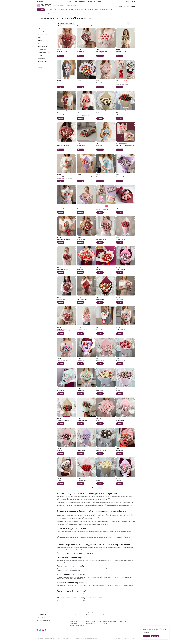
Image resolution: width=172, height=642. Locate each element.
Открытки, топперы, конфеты (77, 625)
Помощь (122, 612)
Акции (39, 25)
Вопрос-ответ (123, 621)
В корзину (60, 55)
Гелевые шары (73, 623)
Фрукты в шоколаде (42, 46)
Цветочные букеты (42, 31)
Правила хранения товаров (109, 621)
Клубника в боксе (90, 623)
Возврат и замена (107, 619)
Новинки (40, 40)
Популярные (40, 37)
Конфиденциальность (125, 638)
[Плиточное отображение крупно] (125, 23)
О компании (105, 614)
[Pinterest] (43, 630)
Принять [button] (146, 636)
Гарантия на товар (124, 619)
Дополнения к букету (43, 61)
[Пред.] (92, 487)
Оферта (133, 638)
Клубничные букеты (91, 619)
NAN (98, 638)
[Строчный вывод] (131, 23)
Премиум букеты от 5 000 (44, 52)
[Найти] (115, 5)
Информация (106, 612)
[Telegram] (40, 630)
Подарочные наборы (42, 34)
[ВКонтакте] (37, 630)
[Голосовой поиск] (112, 5)
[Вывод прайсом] (134, 23)
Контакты (105, 623)
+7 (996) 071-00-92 (130, 1)
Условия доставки (124, 616)
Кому (39, 64)
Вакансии (105, 616)
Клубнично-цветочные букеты (93, 621)
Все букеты (40, 55)
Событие (40, 67)
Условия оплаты (123, 614)
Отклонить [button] (155, 636)
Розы (39, 43)
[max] (45, 630)
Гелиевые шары (41, 58)
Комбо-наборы (73, 621)
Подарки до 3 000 (42, 49)
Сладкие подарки (90, 612)
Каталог (72, 612)
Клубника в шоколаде (43, 28)
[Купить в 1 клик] (75, 31)
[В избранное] (75, 29)
